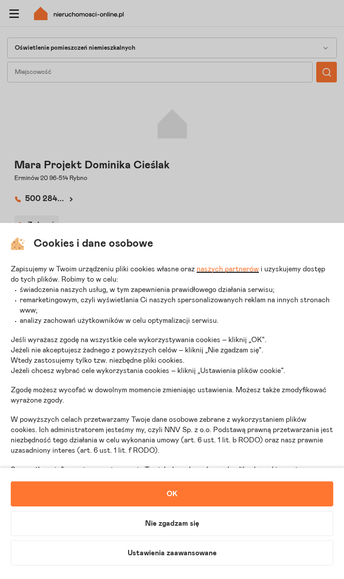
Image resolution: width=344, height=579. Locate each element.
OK (172, 494)
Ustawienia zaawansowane (172, 553)
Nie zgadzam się (172, 523)
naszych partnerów (228, 269)
